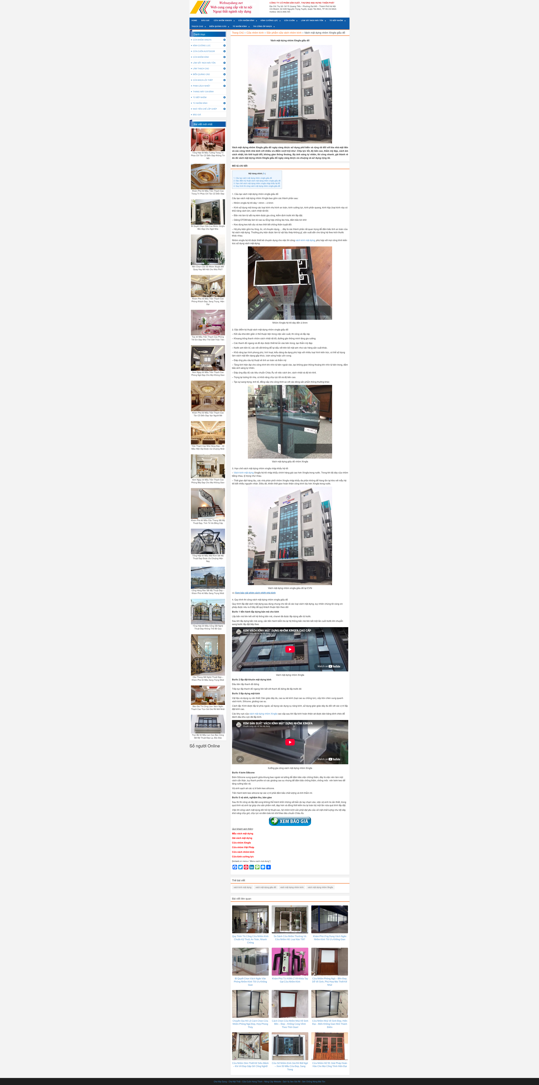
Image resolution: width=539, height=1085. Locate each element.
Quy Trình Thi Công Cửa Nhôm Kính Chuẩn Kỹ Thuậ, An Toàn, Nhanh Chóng (250, 939)
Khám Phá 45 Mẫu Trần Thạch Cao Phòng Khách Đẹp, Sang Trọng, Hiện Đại (207, 301)
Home (194, 20)
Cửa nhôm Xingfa (223, 20)
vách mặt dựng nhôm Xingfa (320, 887)
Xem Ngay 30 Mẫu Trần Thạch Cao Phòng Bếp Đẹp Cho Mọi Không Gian (207, 481)
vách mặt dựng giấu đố (266, 887)
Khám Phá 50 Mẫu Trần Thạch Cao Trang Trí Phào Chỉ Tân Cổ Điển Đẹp (207, 192)
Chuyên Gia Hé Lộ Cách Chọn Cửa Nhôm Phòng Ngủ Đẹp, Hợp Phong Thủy (250, 1024)
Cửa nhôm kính (246, 20)
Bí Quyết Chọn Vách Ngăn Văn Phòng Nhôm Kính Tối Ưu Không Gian (250, 981)
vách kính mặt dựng (242, 887)
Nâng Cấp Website (272, 1081)
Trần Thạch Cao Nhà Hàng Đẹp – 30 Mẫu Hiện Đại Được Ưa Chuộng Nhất (207, 447)
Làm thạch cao (201, 68)
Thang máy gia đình (203, 91)
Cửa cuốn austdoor (204, 51)
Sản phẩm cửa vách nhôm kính (284, 32)
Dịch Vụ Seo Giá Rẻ (291, 1081)
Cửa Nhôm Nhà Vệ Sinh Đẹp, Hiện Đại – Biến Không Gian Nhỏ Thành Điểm (329, 1024)
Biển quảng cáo (217, 26)
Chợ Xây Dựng (220, 1081)
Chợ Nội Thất (234, 1081)
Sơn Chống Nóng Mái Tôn (313, 1081)
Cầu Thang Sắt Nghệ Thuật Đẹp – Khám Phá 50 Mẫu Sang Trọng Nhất (208, 678)
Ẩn (264, 173)
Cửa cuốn (289, 20)
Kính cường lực (269, 20)
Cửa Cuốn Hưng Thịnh (252, 1081)
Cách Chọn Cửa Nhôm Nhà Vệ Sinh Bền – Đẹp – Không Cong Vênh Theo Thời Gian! (290, 1024)
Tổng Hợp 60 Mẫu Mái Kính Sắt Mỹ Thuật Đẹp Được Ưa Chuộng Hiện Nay (208, 558)
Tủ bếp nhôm (336, 20)
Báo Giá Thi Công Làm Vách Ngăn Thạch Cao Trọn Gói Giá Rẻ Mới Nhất (208, 707)
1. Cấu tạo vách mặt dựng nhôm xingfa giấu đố (253, 178)
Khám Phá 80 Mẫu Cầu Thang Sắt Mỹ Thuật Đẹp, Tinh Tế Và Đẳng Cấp (208, 521)
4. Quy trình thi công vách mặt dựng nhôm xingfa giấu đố (257, 186)
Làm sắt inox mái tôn (312, 20)
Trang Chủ (238, 32)
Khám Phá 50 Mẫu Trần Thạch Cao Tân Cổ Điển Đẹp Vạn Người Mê (208, 414)
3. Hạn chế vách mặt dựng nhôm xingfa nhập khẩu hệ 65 (257, 183)
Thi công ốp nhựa (262, 26)
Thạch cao (197, 26)
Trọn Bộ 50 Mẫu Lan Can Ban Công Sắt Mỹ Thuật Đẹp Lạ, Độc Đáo (208, 736)
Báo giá (205, 20)
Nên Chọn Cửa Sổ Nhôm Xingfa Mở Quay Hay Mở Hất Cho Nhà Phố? (208, 268)
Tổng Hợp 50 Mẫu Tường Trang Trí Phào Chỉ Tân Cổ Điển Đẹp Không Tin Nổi (208, 155)
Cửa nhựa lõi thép (203, 80)
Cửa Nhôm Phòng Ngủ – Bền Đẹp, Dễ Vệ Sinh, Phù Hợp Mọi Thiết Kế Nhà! (329, 981)
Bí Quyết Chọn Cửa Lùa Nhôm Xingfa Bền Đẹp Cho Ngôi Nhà (208, 227)
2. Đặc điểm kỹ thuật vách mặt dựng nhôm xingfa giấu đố (257, 180)
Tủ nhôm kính (240, 26)
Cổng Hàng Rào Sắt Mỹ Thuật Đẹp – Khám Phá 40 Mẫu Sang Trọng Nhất (208, 592)
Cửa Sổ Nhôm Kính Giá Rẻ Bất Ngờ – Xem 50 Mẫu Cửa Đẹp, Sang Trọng (290, 1066)
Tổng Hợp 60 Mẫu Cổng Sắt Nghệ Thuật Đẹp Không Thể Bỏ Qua (208, 627)
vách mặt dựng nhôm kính (292, 887)
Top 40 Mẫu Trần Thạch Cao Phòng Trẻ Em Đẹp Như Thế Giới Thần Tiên (207, 338)
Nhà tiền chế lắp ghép (205, 109)
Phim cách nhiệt (201, 86)
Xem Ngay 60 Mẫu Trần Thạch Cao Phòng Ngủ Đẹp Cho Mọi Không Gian (208, 373)
